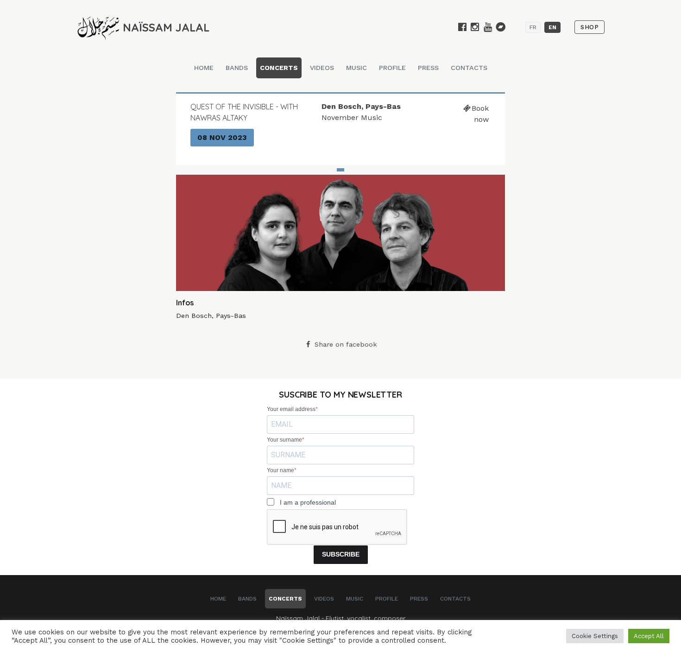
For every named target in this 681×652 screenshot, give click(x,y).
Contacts (469, 67)
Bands (237, 67)
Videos (322, 67)
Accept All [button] (649, 636)
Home (204, 67)
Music (356, 67)
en (552, 27)
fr (533, 27)
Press (428, 67)
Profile (392, 67)
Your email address (291, 409)
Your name (280, 470)
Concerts (279, 67)
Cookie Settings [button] (595, 636)
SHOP (589, 27)
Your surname (284, 440)
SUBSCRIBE (340, 554)
